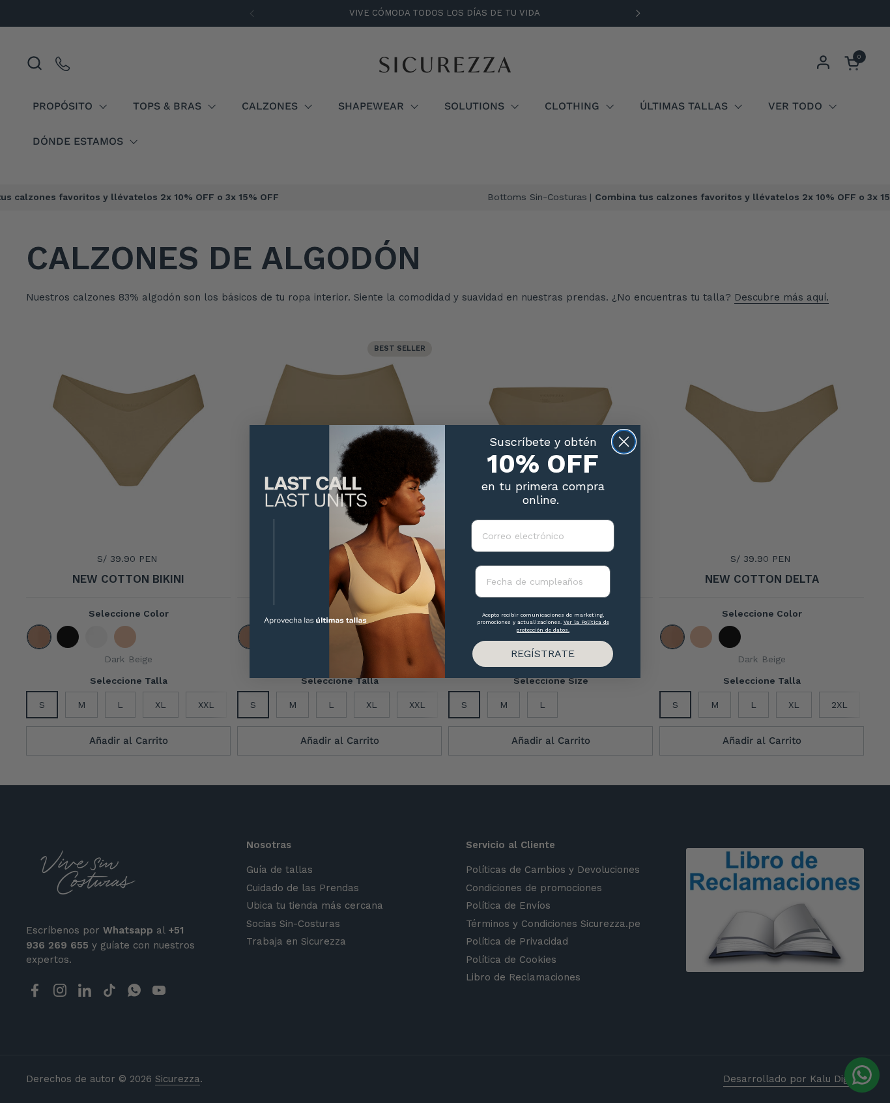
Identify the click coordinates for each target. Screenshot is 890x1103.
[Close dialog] (623, 441)
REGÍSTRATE (543, 653)
